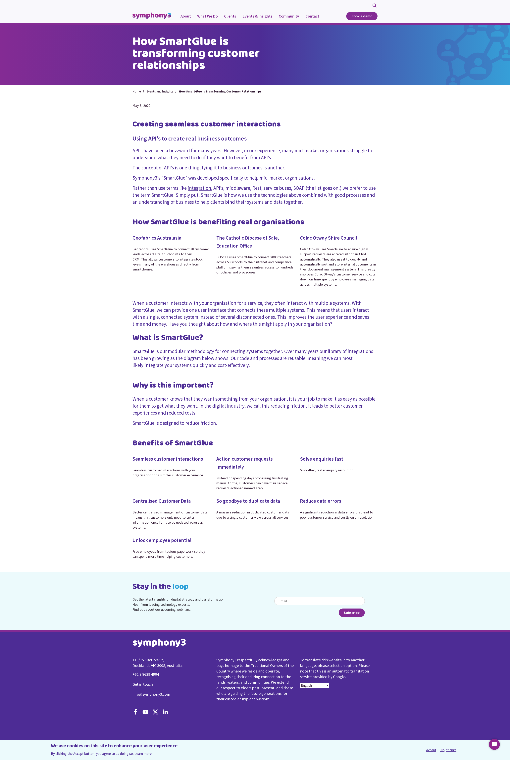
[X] (155, 712)
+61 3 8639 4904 (145, 674)
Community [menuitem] (287, 18)
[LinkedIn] (165, 712)
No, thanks (448, 750)
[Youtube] (145, 712)
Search (375, 5)
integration (199, 188)
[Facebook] (135, 712)
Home (136, 91)
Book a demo (361, 16)
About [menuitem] (185, 16)
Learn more (143, 753)
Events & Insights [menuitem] (255, 18)
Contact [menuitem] (312, 16)
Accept (431, 750)
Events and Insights (159, 91)
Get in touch (142, 684)
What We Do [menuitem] (206, 18)
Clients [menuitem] (230, 16)
